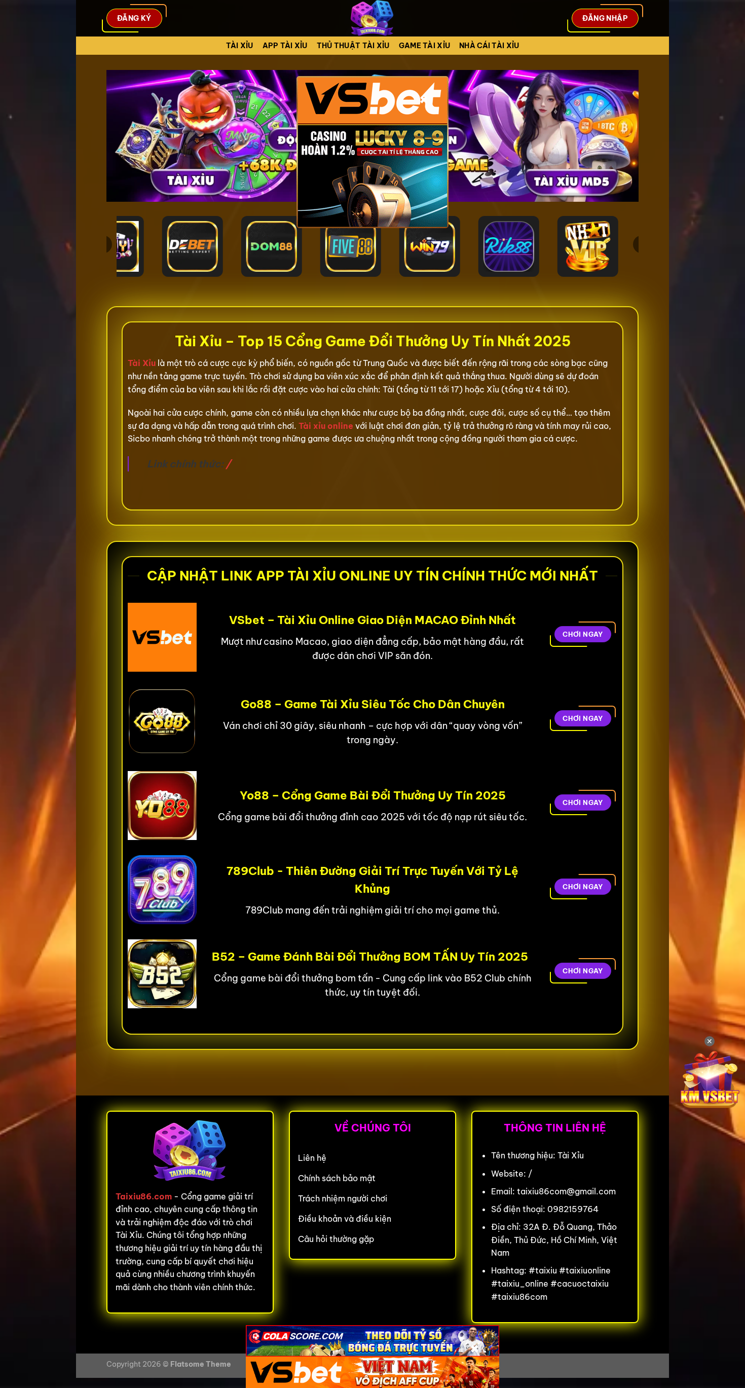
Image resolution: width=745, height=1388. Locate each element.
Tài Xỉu (239, 45)
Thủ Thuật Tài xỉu (353, 45)
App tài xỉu (285, 45)
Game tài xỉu (424, 45)
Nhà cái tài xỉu (489, 45)
